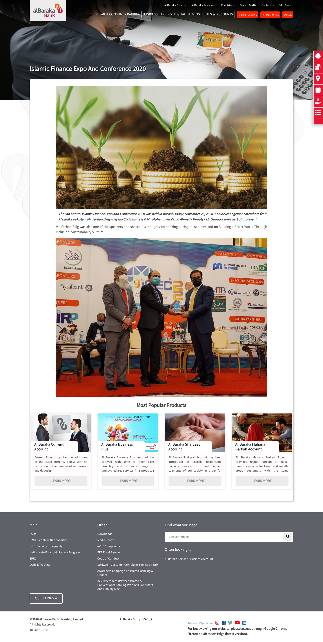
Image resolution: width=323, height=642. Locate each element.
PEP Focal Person (108, 552)
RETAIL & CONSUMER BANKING (118, 14)
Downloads (104, 534)
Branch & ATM (248, 5)
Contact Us (267, 5)
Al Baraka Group (174, 5)
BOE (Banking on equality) (47, 546)
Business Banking (157, 14)
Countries (226, 5)
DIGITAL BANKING (187, 14)
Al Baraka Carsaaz (176, 559)
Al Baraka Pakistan (202, 5)
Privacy (192, 624)
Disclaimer (206, 624)
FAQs (33, 534)
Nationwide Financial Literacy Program (55, 552)
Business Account (201, 559)
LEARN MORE (61, 481)
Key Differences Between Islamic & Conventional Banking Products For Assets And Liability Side (125, 585)
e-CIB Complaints (108, 546)
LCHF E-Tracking (40, 565)
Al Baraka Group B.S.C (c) (136, 619)
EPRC (33, 559)
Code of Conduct (108, 559)
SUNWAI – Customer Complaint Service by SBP (127, 565)
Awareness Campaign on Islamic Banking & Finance (125, 573)
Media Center (105, 540)
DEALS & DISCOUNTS (217, 14)
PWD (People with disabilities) (49, 540)
